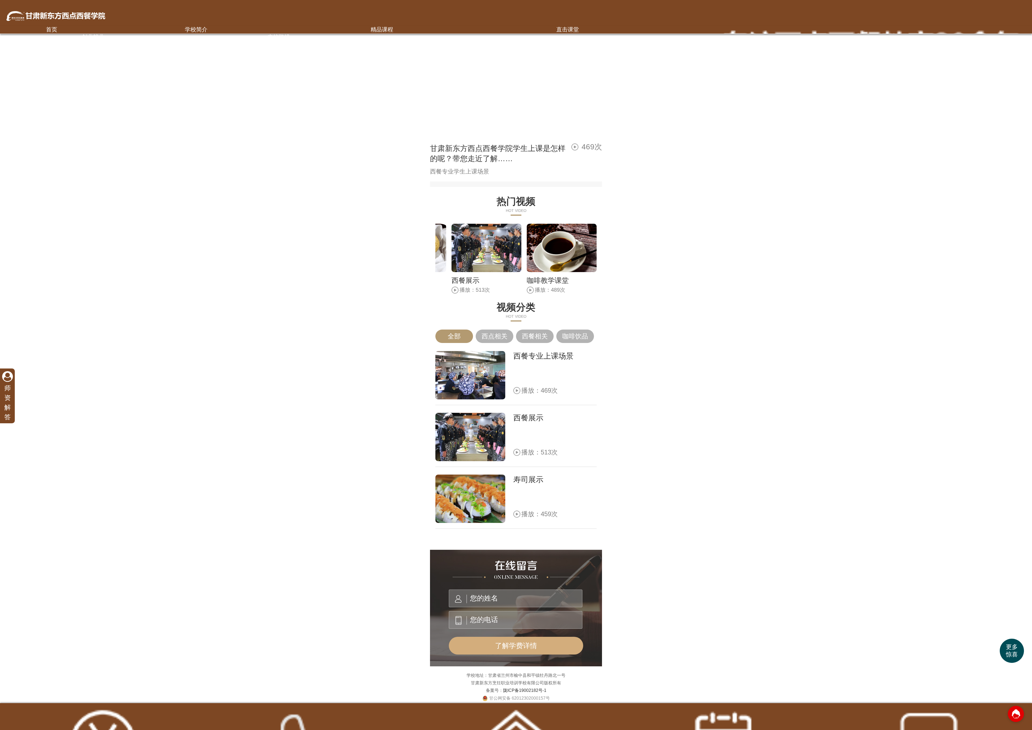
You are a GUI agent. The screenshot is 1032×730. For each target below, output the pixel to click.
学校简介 (196, 29)
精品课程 (382, 29)
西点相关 (494, 336)
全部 (454, 336)
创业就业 (93, 37)
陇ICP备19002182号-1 (524, 690)
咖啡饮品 (575, 336)
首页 (51, 29)
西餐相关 (535, 336)
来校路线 (278, 37)
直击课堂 (567, 29)
